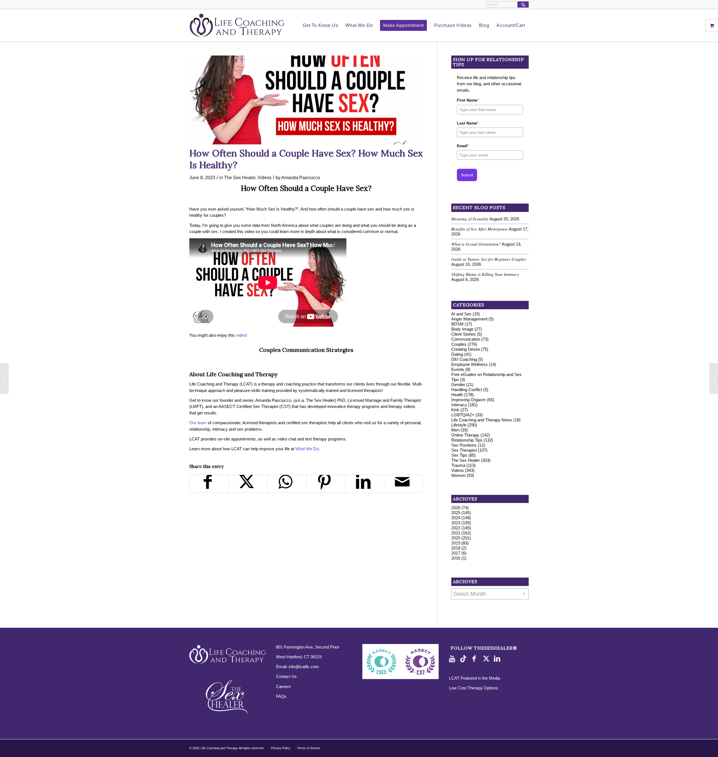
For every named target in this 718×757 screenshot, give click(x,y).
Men (455, 430)
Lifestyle (458, 425)
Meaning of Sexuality (470, 218)
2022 (455, 527)
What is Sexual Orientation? (476, 244)
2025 (455, 512)
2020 (455, 538)
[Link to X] (487, 659)
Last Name (467, 123)
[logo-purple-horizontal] (237, 25)
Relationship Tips (466, 440)
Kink (455, 409)
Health (457, 394)
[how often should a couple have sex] (306, 100)
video (241, 335)
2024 (455, 517)
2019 (455, 543)
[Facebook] (475, 659)
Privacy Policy (280, 748)
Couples (458, 344)
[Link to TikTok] (464, 659)
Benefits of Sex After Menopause (479, 229)
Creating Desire (465, 349)
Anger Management (469, 319)
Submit (467, 175)
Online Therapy (465, 435)
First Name (468, 100)
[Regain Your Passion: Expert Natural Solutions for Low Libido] (4, 378)
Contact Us (286, 676)
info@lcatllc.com (304, 666)
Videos (264, 177)
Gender (458, 384)
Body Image (462, 329)
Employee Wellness (469, 364)
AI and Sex (461, 313)
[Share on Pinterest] (326, 484)
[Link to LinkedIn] (498, 659)
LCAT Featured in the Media (474, 678)
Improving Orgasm (468, 399)
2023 (455, 522)
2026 (455, 507)
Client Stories (463, 334)
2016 (455, 558)
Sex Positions (464, 445)
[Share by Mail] (403, 484)
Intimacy (459, 404)
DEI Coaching (464, 359)
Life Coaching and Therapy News (481, 419)
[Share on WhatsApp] (287, 484)
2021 (455, 532)
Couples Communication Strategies (306, 349)
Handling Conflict (466, 389)
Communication (465, 339)
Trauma (458, 465)
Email (463, 146)
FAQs (281, 696)
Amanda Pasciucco (300, 177)
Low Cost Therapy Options (473, 688)
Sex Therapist (464, 450)
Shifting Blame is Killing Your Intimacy (485, 274)
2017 (455, 553)
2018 (455, 548)
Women (458, 475)
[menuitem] (320, 25)
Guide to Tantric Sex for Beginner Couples (488, 259)
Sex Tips (459, 455)
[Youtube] (453, 659)
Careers (283, 686)
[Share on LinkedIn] (364, 484)
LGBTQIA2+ (462, 414)
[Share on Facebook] (209, 484)
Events (457, 369)
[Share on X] (248, 484)
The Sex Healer (239, 177)
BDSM (457, 324)
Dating (457, 354)
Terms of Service (308, 748)
